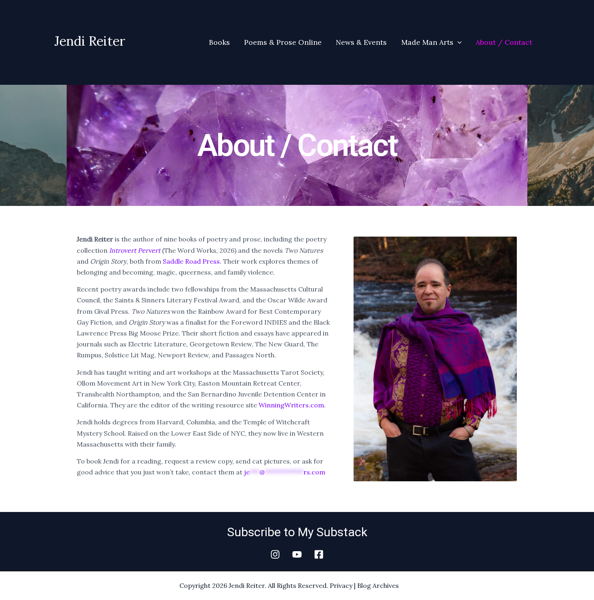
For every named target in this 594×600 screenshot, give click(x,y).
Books (219, 42)
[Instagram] (275, 554)
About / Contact (504, 42)
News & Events (361, 42)
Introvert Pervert (134, 250)
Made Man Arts (427, 42)
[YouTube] (297, 554)
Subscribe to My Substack (297, 532)
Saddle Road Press (191, 261)
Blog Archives (378, 585)
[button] (457, 42)
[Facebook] (319, 554)
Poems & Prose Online (283, 42)
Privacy (341, 585)
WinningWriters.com (291, 405)
